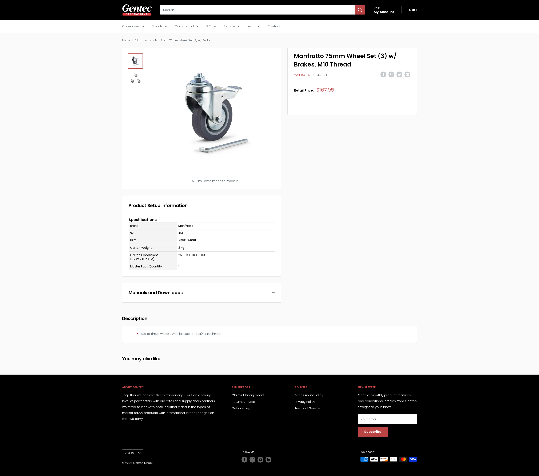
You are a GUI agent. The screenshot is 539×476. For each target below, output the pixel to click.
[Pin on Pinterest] (391, 74)
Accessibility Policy (309, 395)
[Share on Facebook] (383, 74)
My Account (384, 11)
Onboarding (241, 408)
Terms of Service (307, 408)
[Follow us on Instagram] (252, 460)
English (129, 453)
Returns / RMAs (243, 401)
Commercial (184, 26)
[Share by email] (407, 74)
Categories (131, 26)
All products (143, 40)
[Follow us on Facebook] (244, 460)
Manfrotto (302, 75)
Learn (251, 26)
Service (229, 26)
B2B (209, 26)
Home (126, 40)
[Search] (360, 10)
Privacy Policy (305, 401)
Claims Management (248, 395)
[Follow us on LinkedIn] (268, 460)
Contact (273, 26)
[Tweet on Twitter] (399, 74)
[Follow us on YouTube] (260, 460)
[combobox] (257, 10)
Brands (157, 26)
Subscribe (372, 431)
